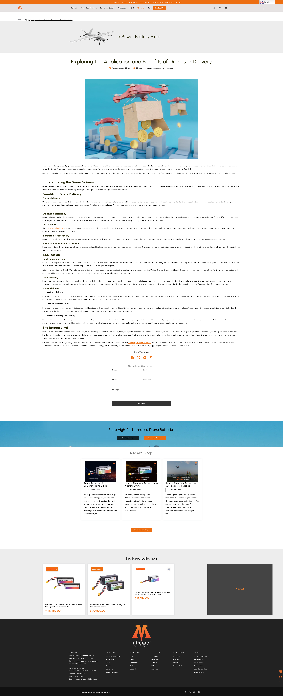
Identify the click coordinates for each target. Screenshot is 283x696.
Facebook (157, 68)
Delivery (108, 666)
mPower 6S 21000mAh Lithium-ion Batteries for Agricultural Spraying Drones (63, 606)
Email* (145, 370)
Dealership (133, 669)
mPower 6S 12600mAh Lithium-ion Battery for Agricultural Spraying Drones (152, 593)
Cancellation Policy (200, 669)
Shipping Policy (199, 672)
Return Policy (198, 666)
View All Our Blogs (141, 530)
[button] (74, 8)
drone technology (55, 228)
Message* (116, 390)
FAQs (132, 666)
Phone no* (116, 380)
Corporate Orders (155, 438)
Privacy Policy (198, 659)
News (132, 659)
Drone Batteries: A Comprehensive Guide (95, 484)
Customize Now (128, 438)
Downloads (134, 662)
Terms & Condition (200, 656)
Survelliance (110, 659)
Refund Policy (198, 662)
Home (19, 20)
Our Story (154, 656)
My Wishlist (176, 659)
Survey (108, 662)
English (267, 2)
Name (114, 370)
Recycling (154, 669)
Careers (154, 662)
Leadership (155, 659)
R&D (152, 666)
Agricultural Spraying (113, 656)
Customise (109, 669)
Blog (25, 20)
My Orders (176, 656)
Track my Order (178, 666)
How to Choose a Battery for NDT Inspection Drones (181, 484)
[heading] (141, 366)
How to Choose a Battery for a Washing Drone (141, 484)
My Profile (176, 662)
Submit (141, 404)
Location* (147, 380)
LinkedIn (170, 68)
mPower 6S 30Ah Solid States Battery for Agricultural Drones (107, 606)
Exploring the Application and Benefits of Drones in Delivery (51, 20)
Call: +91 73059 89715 (76, 676)
